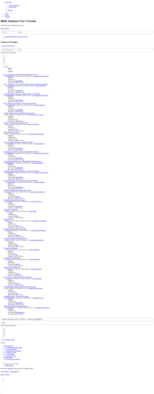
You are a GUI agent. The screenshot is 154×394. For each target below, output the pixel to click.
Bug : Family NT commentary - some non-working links (20, 103)
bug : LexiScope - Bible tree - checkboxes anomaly (18, 142)
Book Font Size (8, 219)
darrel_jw (8, 221)
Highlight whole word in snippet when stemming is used (20, 286)
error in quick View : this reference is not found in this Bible (21, 180)
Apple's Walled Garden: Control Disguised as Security (19, 113)
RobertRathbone (10, 307)
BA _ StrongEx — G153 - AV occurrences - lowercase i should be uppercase (26, 84)
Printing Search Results (10, 248)
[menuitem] (14, 5)
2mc (7, 288)
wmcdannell (9, 201)
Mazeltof (13, 371)
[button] (4, 63)
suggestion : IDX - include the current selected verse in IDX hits (22, 94)
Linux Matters (33, 211)
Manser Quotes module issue (12, 267)
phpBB (10, 368)
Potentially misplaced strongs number (14, 200)
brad (7, 124)
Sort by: (17, 319)
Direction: (31, 319)
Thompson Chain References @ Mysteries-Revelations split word (22, 161)
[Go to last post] (23, 81)
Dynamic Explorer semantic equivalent (15, 229)
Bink (7, 211)
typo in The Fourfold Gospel (12, 258)
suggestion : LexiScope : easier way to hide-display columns (21, 151)
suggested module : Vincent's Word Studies (16, 296)
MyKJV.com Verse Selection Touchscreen (16, 123)
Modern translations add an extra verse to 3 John (17, 190)
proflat (6, 371)
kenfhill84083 (10, 76)
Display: (4, 319)
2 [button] (4, 57)
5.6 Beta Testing (37, 278)
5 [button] (4, 62)
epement (8, 192)
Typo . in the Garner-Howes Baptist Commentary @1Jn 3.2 (21, 74)
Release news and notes (11, 209)
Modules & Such (37, 201)
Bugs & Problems (41, 86)
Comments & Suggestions (41, 76)
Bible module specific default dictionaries (15, 306)
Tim (7, 114)
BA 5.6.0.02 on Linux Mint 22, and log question (18, 277)
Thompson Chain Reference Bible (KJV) (15, 238)
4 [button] (4, 60)
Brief (7, 240)
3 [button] (4, 59)
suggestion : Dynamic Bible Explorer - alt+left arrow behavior (21, 171)
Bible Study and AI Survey (12, 132)
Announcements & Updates (36, 114)
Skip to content (5, 28)
